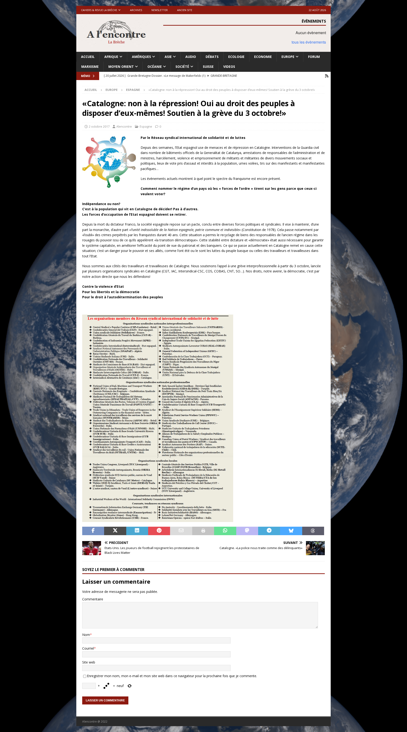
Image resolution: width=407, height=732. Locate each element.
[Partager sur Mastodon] (247, 531)
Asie (168, 56)
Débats (212, 56)
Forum (314, 56)
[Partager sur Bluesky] (291, 531)
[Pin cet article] (159, 531)
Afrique (111, 56)
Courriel (88, 648)
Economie (263, 56)
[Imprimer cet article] (203, 531)
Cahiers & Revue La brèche (99, 10)
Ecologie (236, 56)
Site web (88, 662)
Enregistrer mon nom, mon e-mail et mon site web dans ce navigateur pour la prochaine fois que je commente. (172, 676)
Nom (86, 634)
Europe (287, 56)
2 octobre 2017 (99, 126)
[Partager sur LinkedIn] (137, 531)
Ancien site (184, 10)
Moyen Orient (121, 66)
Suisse (208, 66)
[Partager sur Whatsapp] (225, 531)
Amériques (141, 56)
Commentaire (92, 599)
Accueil (88, 56)
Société (182, 66)
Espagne (146, 126)
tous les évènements (309, 42)
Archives (136, 10)
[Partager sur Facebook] (93, 531)
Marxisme (90, 66)
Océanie (154, 66)
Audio (190, 56)
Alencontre (124, 126)
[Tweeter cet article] (115, 531)
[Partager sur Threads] (313, 531)
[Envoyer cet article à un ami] (181, 531)
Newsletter (159, 10)
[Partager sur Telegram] (269, 531)
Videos (229, 66)
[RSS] (326, 76)
